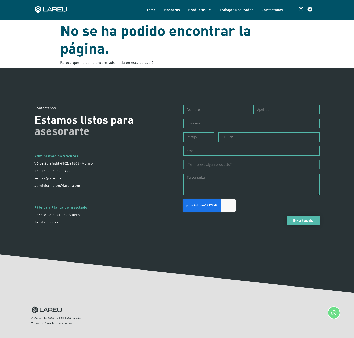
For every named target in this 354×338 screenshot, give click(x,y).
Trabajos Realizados (236, 10)
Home (151, 10)
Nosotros (172, 10)
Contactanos (272, 10)
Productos (197, 10)
